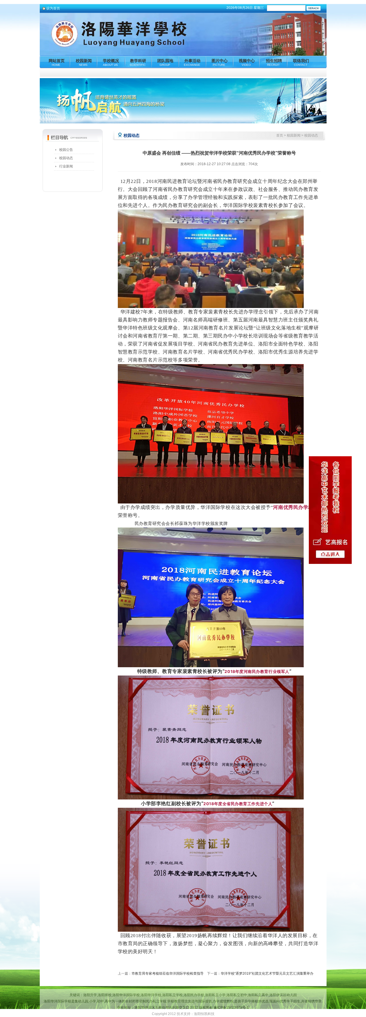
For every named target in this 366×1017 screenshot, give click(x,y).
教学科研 (138, 61)
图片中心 (220, 61)
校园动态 (66, 158)
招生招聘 (274, 61)
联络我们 (301, 61)
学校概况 (111, 61)
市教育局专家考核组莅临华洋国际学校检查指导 (168, 973)
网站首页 (57, 61)
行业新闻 (66, 166)
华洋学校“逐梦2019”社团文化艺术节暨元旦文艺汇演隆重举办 (267, 973)
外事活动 (192, 61)
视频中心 (247, 61)
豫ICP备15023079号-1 (231, 1008)
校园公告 (66, 150)
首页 (279, 135)
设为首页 (53, 8)
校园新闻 (84, 61)
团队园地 (165, 61)
